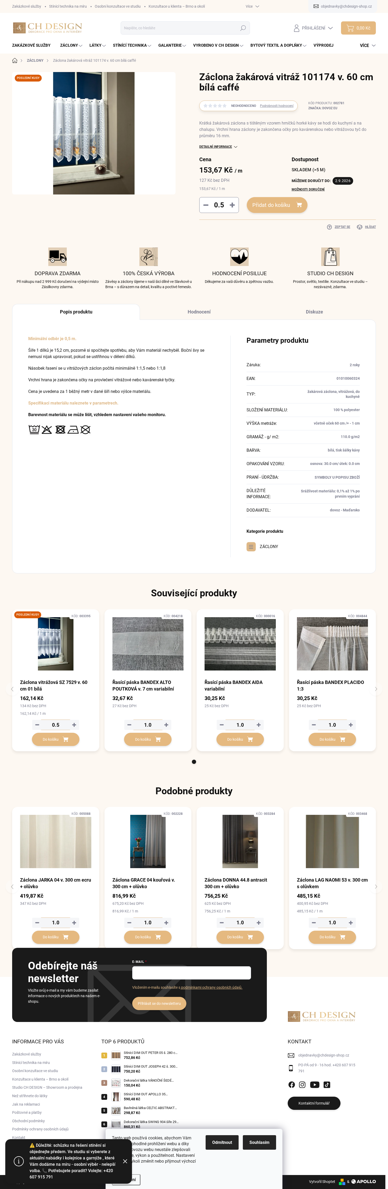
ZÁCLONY (269, 546)
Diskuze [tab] (314, 312)
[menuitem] (33, 45)
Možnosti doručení (308, 189)
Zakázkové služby (26, 6)
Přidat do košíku (271, 205)
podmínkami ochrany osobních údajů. (211, 987)
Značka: (322, 108)
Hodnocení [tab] (199, 312)
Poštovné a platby (27, 1112)
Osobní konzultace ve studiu (118, 6)
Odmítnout (222, 1142)
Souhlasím (259, 1142)
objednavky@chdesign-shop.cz (323, 1055)
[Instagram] (302, 1084)
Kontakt (18, 1137)
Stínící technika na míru (68, 6)
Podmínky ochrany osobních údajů (40, 1129)
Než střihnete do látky (30, 1096)
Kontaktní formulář (314, 1103)
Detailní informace (215, 147)
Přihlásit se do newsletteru (159, 1003)
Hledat (243, 28)
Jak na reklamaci (26, 1104)
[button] (194, 762)
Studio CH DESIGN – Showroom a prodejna (47, 1087)
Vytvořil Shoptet (322, 1182)
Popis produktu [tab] (76, 312)
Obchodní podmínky (28, 1121)
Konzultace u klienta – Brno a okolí (177, 6)
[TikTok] (327, 1084)
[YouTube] (315, 1084)
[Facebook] (292, 1084)
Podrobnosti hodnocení (277, 106)
